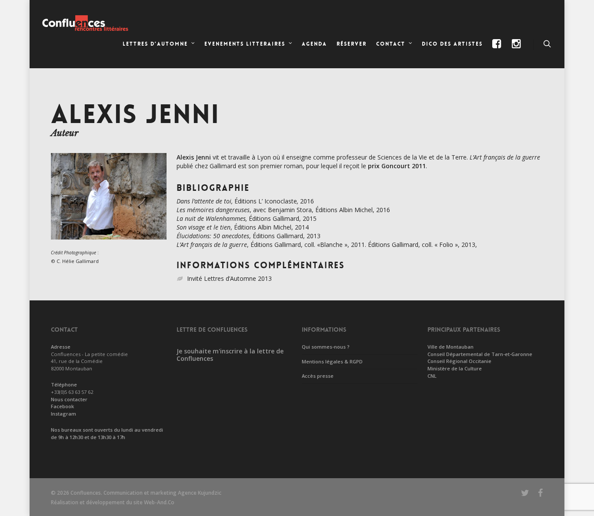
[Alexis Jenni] (109, 244)
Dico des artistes (452, 43)
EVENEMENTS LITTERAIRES (244, 43)
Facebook (62, 406)
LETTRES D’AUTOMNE (155, 43)
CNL (432, 376)
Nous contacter (69, 399)
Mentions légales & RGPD (332, 361)
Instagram (63, 413)
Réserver (352, 43)
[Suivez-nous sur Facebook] (497, 51)
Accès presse (318, 376)
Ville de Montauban (450, 346)
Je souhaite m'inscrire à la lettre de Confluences (230, 355)
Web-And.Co (159, 502)
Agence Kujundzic (199, 492)
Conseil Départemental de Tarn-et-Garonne (479, 354)
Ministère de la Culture (454, 368)
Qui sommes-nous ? (326, 346)
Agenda (314, 43)
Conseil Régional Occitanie (459, 361)
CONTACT (390, 43)
